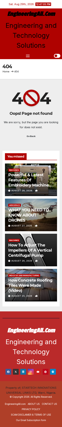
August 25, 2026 (22, 296)
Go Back (31, 136)
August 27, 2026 (22, 225)
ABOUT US (34, 403)
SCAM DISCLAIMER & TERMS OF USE (31, 414)
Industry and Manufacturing (24, 275)
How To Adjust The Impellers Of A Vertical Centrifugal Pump (30, 250)
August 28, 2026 (22, 190)
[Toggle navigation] (27, 55)
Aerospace (14, 205)
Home (5, 71)
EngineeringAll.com (31, 14)
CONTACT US (49, 403)
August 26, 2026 (22, 261)
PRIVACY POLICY (31, 409)
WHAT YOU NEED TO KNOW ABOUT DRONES (28, 215)
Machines (14, 170)
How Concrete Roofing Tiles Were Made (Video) (30, 285)
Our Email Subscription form (31, 420)
